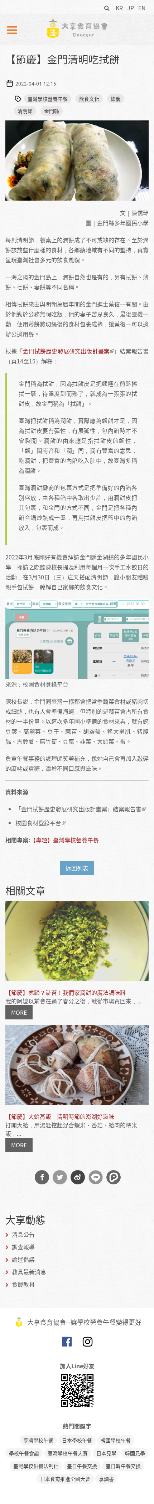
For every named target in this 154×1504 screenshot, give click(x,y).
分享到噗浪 (113, 1177)
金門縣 (51, 110)
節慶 (116, 98)
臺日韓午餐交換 (123, 1465)
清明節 (25, 110)
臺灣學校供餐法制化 (35, 1465)
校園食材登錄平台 (38, 822)
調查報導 (23, 1246)
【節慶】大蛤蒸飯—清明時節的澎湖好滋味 (59, 1116)
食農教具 (23, 1284)
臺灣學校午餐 (38, 1440)
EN (142, 8)
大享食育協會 (66, 1343)
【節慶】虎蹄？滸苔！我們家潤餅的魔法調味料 (65, 992)
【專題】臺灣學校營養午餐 (64, 840)
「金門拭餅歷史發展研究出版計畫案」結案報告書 (78, 809)
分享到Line (95, 1177)
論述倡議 (23, 1259)
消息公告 (23, 1234)
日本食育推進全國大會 (65, 1478)
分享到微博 (78, 1177)
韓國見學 (135, 1453)
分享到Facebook (42, 1177)
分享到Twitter (60, 1177)
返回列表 (77, 868)
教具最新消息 (29, 1271)
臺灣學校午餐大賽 (68, 1453)
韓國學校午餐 (116, 1440)
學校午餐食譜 (24, 1453)
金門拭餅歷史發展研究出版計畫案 (66, 351)
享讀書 (106, 1478)
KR (119, 8)
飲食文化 (89, 98)
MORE (19, 1012)
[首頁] (77, 28)
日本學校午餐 (77, 1440)
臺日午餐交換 (82, 1465)
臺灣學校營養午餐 (48, 98)
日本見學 (106, 1453)
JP (130, 8)
